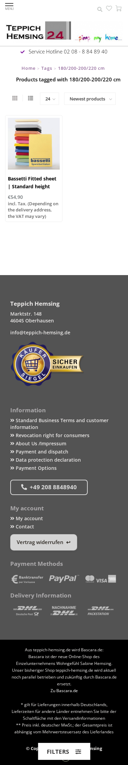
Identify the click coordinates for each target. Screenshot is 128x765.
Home (28, 68)
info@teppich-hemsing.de (40, 332)
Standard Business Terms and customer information (59, 423)
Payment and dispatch (41, 451)
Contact (24, 526)
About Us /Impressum (40, 443)
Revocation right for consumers (51, 435)
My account (28, 518)
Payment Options (35, 468)
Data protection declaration (47, 460)
